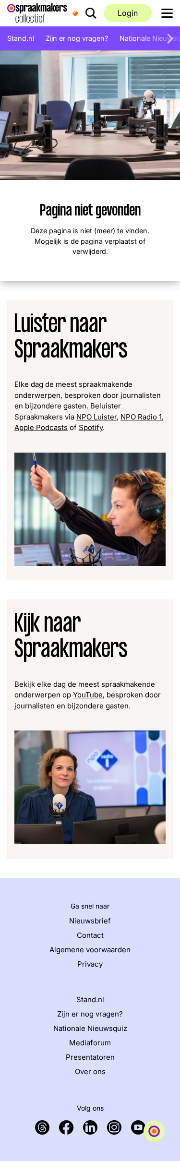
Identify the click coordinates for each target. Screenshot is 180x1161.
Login (128, 13)
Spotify (91, 427)
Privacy (90, 964)
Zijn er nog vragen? (77, 38)
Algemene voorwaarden (90, 949)
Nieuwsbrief (90, 920)
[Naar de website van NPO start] (75, 13)
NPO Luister (96, 416)
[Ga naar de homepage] (37, 12)
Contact (90, 935)
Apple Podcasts (41, 427)
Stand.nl (20, 38)
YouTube (88, 694)
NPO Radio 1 (141, 416)
